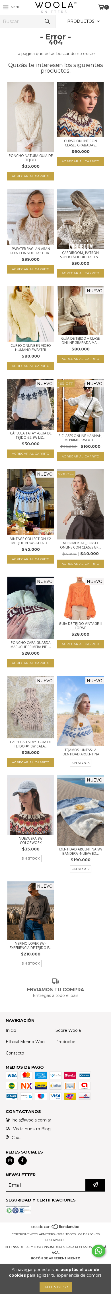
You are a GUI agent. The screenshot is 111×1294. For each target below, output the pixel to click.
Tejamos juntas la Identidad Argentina (80, 752)
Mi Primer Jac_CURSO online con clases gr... (80, 545)
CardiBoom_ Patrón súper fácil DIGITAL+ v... (80, 255)
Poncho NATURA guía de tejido (31, 158)
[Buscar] (47, 21)
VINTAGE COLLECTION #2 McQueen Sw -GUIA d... (30, 541)
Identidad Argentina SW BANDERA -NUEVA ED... (80, 851)
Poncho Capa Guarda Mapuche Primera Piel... (31, 644)
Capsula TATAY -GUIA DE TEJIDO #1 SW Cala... (31, 744)
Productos (66, 1041)
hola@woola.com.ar (32, 1120)
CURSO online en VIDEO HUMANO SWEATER (31, 347)
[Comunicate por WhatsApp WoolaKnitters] (98, 1251)
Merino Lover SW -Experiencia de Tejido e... (31, 945)
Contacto (15, 1053)
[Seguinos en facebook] (22, 1160)
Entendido (55, 1287)
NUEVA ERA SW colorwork (30, 840)
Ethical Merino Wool (26, 1041)
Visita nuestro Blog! (32, 1128)
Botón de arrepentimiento (55, 1258)
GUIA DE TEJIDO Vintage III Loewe (80, 625)
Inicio (11, 1030)
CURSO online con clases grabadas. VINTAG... (80, 143)
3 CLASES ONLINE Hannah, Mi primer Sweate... (80, 438)
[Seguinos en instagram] (10, 1160)
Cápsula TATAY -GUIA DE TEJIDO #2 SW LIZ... (31, 435)
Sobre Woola (68, 1030)
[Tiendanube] (56, 1228)
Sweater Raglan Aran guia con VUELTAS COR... (31, 251)
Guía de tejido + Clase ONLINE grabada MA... (80, 340)
